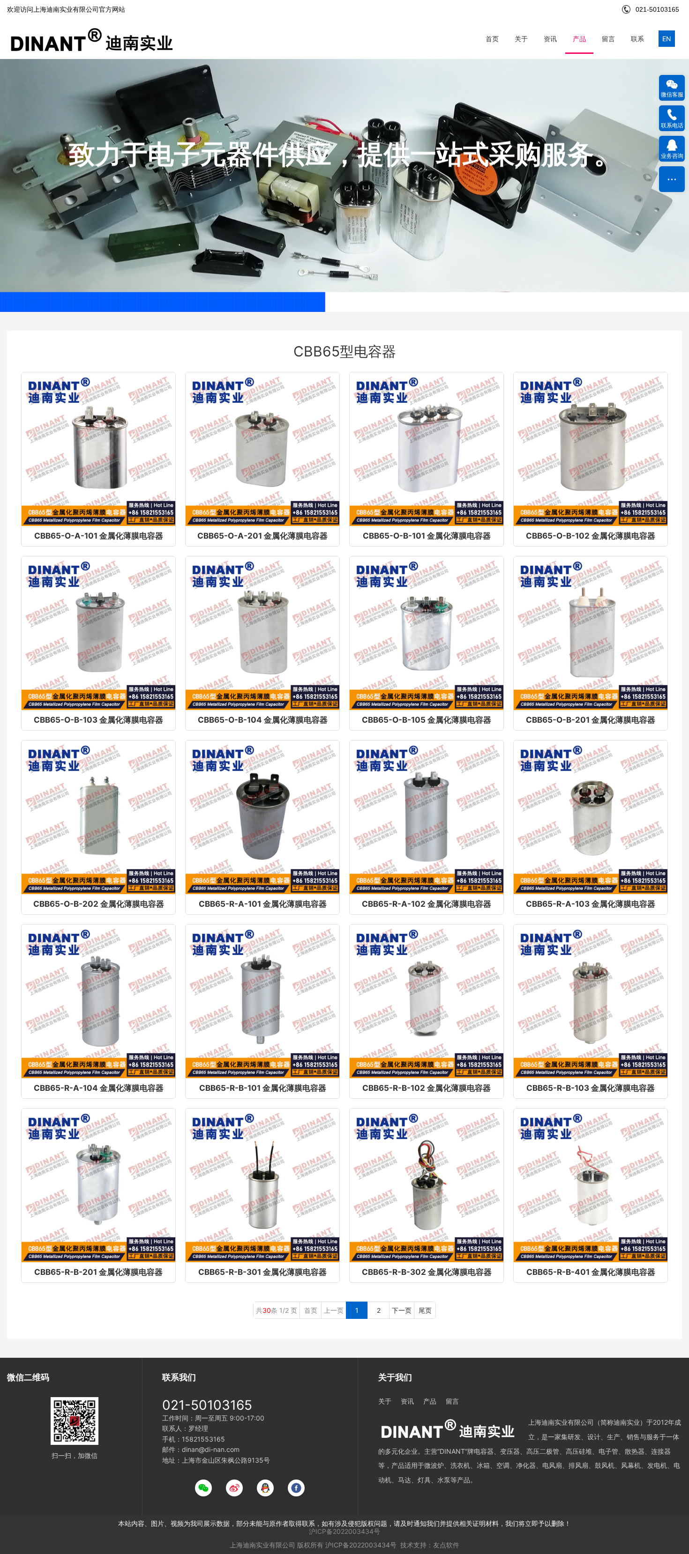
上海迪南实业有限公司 (262, 1545)
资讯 (550, 39)
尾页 (425, 1310)
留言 (608, 39)
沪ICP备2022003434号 (344, 1531)
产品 (579, 39)
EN (666, 39)
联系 (637, 39)
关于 (521, 39)
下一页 (402, 1310)
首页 (492, 39)
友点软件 (446, 1545)
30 (266, 1310)
